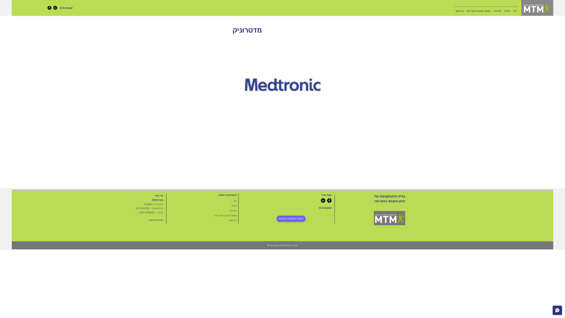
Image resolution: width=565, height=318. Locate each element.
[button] (497, 10)
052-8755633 (147, 212)
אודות (234, 205)
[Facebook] (49, 8)
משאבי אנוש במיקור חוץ (225, 215)
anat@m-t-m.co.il (153, 204)
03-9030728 (143, 208)
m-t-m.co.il (66, 7)
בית (235, 200)
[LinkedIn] (55, 8)
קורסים (233, 210)
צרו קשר (233, 220)
